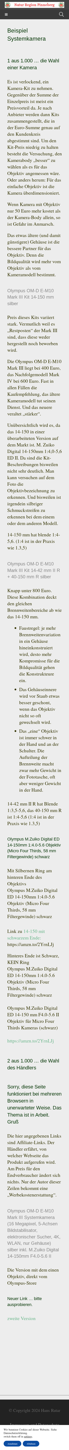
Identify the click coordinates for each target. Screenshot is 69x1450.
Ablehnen (31, 1443)
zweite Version (21, 1318)
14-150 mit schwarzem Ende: (26, 934)
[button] (6, 14)
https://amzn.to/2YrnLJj (30, 1040)
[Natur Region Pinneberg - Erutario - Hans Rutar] (34, 5)
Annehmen (12, 1443)
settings (28, 1436)
